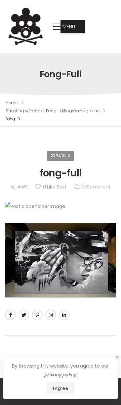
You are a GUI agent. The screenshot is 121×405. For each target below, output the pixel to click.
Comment (96, 186)
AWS (22, 186)
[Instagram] (50, 315)
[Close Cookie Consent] (117, 357)
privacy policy (60, 374)
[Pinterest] (37, 315)
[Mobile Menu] (57, 27)
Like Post (55, 186)
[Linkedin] (64, 315)
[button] (69, 26)
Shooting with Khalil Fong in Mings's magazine (52, 111)
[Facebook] (10, 315)
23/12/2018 (60, 155)
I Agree (60, 388)
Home (12, 103)
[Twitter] (23, 315)
